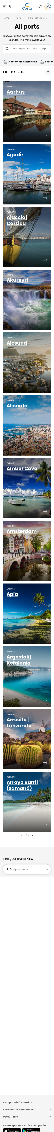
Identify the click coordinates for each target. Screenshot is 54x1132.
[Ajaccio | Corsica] (45, 261)
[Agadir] (45, 198)
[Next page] (32, 835)
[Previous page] (21, 835)
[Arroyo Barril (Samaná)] (45, 826)
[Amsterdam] (45, 574)
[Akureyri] (45, 323)
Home (6, 17)
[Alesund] (45, 386)
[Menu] (5, 6)
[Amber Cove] (45, 512)
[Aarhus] (45, 135)
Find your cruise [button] (19, 869)
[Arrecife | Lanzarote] (45, 763)
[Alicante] (45, 449)
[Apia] (45, 637)
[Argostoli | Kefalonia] (45, 700)
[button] (40, 6)
